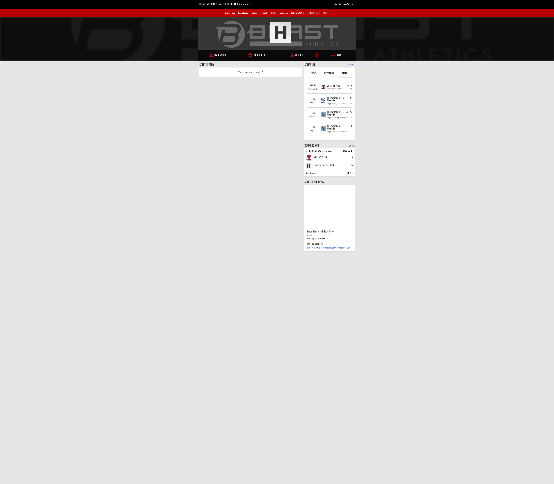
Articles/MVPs (297, 13)
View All (351, 65)
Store (325, 13)
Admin (338, 4)
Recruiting (283, 13)
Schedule (264, 13)
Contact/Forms (313, 13)
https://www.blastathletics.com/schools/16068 (329, 247)
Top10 (273, 13)
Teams (254, 13)
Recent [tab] (345, 73)
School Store (259, 55)
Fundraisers (220, 55)
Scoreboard (243, 13)
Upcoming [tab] (329, 73)
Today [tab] (313, 73)
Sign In (350, 4)
